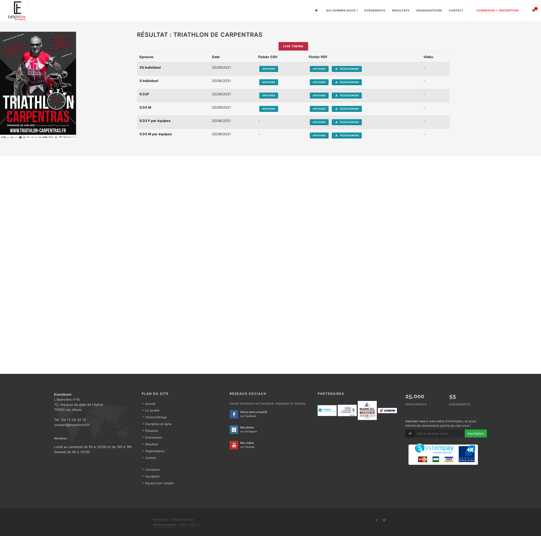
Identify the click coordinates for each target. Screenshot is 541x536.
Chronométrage (156, 417)
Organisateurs (429, 10)
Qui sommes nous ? (342, 10)
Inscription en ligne (158, 424)
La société (152, 410)
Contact (456, 10)
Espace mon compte (159, 483)
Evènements (375, 10)
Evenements (153, 437)
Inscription (152, 476)
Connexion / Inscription (497, 10)
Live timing (293, 46)
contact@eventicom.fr (72, 425)
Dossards (151, 430)
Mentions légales (164, 524)
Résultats (400, 10)
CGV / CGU (187, 524)
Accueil (150, 403)
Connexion (152, 469)
